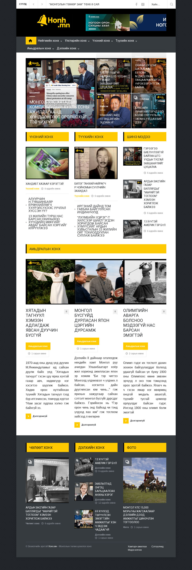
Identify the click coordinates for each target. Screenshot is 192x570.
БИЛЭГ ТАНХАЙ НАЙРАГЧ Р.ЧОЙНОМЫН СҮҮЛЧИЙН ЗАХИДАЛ (90, 187)
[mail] (143, 4)
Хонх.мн (52, 546)
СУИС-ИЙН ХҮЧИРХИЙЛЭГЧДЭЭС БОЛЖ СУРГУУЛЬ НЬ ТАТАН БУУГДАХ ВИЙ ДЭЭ (149, 115)
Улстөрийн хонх (76, 40)
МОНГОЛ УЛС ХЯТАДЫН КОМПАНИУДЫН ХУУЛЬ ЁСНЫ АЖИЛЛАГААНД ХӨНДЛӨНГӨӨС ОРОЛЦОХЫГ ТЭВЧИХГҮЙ (59, 112)
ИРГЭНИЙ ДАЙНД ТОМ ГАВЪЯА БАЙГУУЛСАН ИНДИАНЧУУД (94, 209)
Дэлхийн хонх (66, 48)
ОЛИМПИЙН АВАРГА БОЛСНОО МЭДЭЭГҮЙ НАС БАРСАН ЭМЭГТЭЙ (139, 323)
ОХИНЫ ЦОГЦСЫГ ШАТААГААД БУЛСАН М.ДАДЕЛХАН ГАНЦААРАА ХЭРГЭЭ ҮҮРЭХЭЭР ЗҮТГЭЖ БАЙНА (148, 76)
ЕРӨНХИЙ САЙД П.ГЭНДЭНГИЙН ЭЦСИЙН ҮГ (110, 119)
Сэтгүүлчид (158, 546)
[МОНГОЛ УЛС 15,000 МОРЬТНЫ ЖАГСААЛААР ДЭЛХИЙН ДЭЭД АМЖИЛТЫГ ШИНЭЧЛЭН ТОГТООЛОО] (154, 480)
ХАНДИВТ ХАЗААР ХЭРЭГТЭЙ (45, 183)
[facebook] (136, 4)
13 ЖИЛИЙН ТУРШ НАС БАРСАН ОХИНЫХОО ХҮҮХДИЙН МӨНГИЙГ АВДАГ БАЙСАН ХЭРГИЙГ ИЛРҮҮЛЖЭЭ (47, 222)
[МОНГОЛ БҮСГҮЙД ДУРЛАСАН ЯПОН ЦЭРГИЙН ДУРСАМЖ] (96, 281)
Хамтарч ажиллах (137, 546)
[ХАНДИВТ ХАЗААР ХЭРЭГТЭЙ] (47, 163)
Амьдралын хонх (39, 48)
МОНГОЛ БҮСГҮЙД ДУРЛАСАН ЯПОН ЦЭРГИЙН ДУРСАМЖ (91, 320)
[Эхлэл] (30, 41)
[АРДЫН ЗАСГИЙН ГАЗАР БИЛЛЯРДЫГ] (57, 480)
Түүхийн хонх (125, 40)
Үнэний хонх (101, 40)
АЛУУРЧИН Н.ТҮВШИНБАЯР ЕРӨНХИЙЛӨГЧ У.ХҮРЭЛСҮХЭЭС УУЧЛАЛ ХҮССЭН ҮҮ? (47, 205)
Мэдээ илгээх (135, 550)
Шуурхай (34, 92)
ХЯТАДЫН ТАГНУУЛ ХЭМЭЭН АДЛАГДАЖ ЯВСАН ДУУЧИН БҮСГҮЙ (42, 323)
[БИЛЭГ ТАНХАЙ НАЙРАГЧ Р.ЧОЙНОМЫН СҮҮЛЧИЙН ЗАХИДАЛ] (96, 163)
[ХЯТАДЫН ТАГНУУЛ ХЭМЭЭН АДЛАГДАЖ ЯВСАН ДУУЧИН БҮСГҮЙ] (47, 281)
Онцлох (104, 60)
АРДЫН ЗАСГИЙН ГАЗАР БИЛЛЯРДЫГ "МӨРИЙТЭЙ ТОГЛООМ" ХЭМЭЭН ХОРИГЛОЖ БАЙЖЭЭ (41, 513)
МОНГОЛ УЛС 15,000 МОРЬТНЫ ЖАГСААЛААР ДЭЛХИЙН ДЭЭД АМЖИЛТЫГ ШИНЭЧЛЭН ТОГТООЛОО (139, 515)
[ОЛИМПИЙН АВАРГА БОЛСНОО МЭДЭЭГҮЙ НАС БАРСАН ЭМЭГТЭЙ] (144, 281)
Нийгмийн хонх (48, 40)
